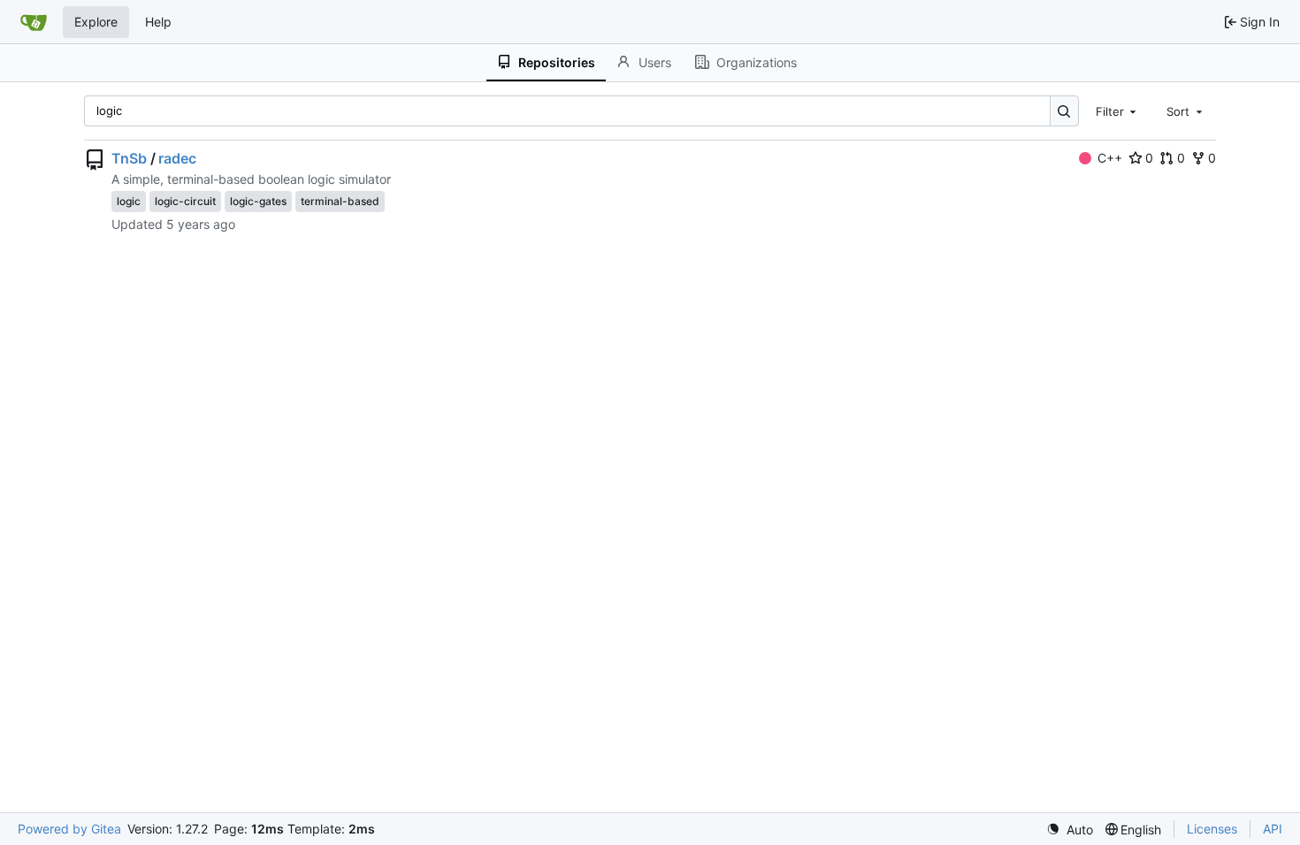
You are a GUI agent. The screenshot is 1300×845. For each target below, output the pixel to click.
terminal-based (340, 201)
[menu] (1069, 829)
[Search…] (1064, 110)
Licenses (1212, 828)
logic (129, 201)
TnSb (129, 158)
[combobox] (1118, 110)
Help (158, 21)
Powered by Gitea (69, 828)
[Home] (33, 22)
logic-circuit (185, 201)
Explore (96, 21)
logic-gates (258, 201)
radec (177, 158)
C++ (1109, 157)
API (1272, 828)
